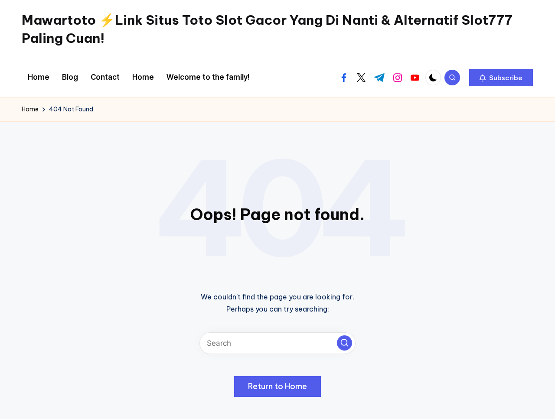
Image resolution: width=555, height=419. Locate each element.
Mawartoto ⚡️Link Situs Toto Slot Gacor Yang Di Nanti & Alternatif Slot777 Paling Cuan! (267, 29)
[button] (501, 77)
